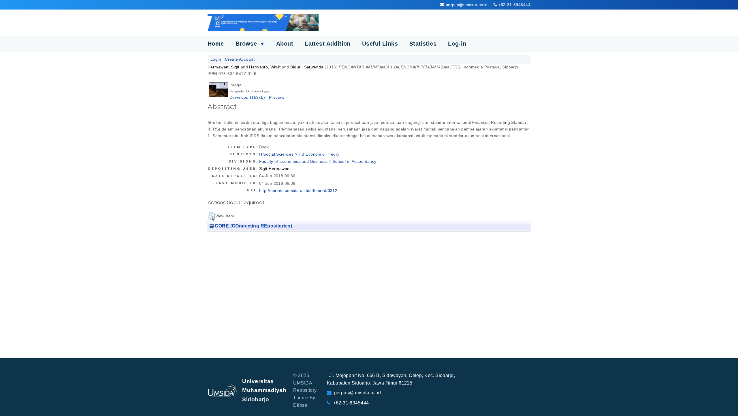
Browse (250, 43)
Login (215, 59)
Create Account (240, 59)
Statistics (422, 43)
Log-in (457, 43)
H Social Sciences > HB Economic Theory (299, 154)
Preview (276, 97)
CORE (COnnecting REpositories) (253, 225)
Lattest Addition (328, 43)
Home (216, 43)
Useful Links (380, 43)
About (284, 43)
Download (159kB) (247, 97)
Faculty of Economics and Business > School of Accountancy (317, 161)
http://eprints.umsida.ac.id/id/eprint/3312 (298, 190)
